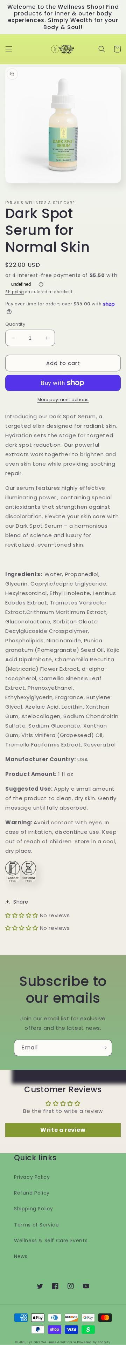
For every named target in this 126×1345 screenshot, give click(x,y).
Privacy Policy (32, 1177)
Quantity (15, 324)
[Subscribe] (104, 1048)
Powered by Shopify (94, 1342)
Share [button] (20, 901)
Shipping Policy (33, 1208)
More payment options (63, 400)
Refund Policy (32, 1192)
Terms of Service (36, 1224)
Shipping (14, 292)
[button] (8, 49)
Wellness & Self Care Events (51, 1240)
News (20, 1256)
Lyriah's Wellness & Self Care (52, 1342)
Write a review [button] (62, 1130)
